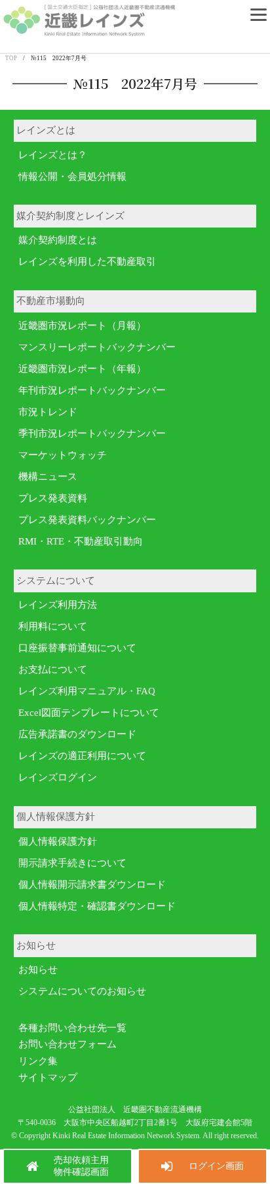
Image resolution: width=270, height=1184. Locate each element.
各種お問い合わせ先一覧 (72, 1028)
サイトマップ (47, 1077)
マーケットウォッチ (62, 455)
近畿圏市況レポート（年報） (82, 369)
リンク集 (38, 1061)
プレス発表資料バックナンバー (87, 520)
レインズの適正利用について (82, 756)
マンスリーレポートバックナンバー (97, 347)
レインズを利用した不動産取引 (87, 261)
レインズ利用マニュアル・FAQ (86, 691)
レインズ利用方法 (57, 605)
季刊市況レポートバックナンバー (92, 433)
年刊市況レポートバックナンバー (92, 390)
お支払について (52, 669)
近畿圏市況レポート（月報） (82, 325)
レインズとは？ (52, 155)
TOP (11, 58)
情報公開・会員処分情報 (72, 176)
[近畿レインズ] (89, 34)
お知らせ (38, 969)
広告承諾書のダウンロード (77, 734)
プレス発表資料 (52, 498)
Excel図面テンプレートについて (88, 712)
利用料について (52, 626)
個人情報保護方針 (57, 841)
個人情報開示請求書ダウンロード (92, 884)
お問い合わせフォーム (67, 1044)
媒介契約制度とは (57, 240)
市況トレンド (47, 412)
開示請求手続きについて (72, 863)
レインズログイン (57, 777)
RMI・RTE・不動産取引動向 (80, 541)
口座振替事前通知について (77, 648)
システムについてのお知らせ (82, 991)
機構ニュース (47, 476)
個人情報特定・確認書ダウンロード (97, 906)
